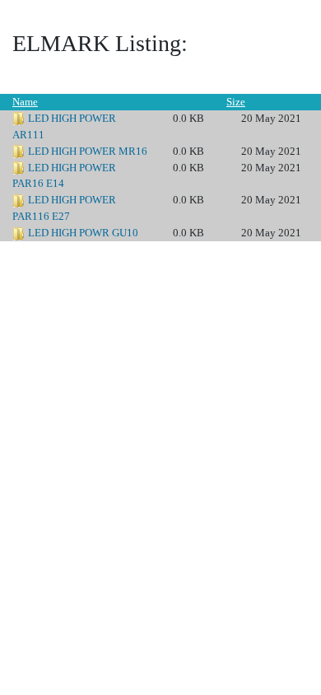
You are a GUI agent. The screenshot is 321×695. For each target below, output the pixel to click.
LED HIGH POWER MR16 (87, 151)
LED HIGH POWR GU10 (83, 232)
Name (25, 102)
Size (235, 102)
